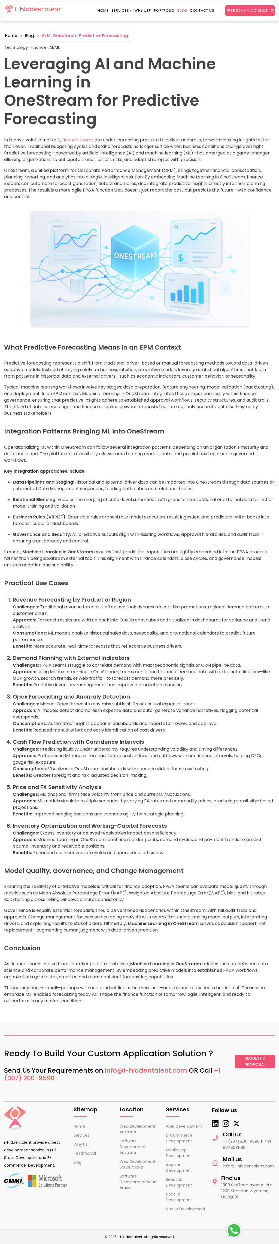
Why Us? (142, 10)
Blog (182, 10)
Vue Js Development (185, 1209)
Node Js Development (179, 1197)
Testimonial (85, 1153)
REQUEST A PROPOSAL (255, 1061)
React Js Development (179, 1182)
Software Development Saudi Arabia (138, 1181)
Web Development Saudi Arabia (138, 1164)
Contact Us (202, 10)
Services (120, 10)
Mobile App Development (179, 1152)
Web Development (184, 1126)
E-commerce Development (179, 1138)
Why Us (80, 1144)
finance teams (77, 140)
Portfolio (164, 10)
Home (103, 10)
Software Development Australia (133, 1146)
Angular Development (179, 1167)
